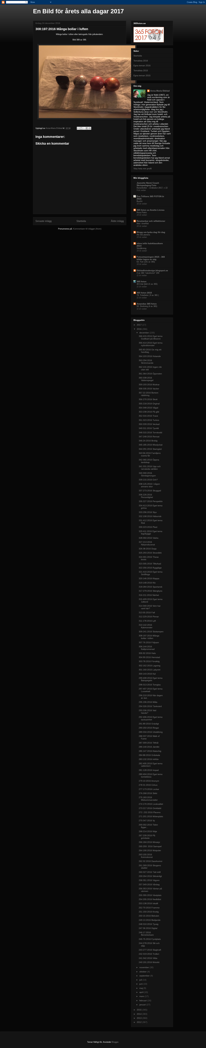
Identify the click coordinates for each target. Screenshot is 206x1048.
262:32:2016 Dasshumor (150, 861)
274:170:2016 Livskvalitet (151, 804)
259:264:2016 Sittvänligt (150, 876)
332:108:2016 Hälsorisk (150, 516)
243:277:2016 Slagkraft (150, 950)
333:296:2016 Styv (148, 512)
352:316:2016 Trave (148, 416)
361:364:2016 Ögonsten (150, 373)
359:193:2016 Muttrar (149, 384)
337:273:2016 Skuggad (150, 490)
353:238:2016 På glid (149, 412)
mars (142, 996)
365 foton (141, 281)
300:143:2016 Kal (147, 674)
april (141, 992)
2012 (139, 1022)
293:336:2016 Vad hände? (147, 711)
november (144, 967)
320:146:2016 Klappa (149, 578)
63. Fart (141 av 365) (146, 262)
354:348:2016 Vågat (148, 407)
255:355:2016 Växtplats (150, 895)
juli (141, 980)
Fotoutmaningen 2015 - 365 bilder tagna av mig (151, 258)
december (144, 332)
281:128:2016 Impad (149, 770)
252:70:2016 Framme (149, 907)
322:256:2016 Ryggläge (150, 568)
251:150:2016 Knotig (149, 911)
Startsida (81, 221)
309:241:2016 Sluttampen (151, 631)
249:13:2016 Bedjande (149, 920)
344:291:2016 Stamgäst (150, 449)
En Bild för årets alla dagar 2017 (78, 11)
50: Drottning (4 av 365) (147, 306)
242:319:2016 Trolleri (149, 954)
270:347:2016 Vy (147, 820)
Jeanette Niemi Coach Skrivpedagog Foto (148, 184)
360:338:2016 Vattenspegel (146, 379)
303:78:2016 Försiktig (149, 661)
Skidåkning (141, 248)
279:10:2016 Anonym (149, 781)
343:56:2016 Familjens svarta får (150, 454)
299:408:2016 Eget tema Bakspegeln (150, 679)
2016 (139, 329)
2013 (139, 1018)
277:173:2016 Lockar (149, 789)
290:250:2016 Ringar (149, 728)
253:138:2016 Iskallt (148, 903)
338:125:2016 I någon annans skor (149, 485)
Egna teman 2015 (142, 75)
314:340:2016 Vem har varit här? (150, 607)
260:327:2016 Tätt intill (150, 872)
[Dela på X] (84, 128)
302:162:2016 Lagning (149, 665)
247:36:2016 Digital (148, 928)
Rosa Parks (142, 212)
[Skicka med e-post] (78, 128)
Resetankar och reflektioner (151, 221)
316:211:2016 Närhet (149, 595)
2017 (139, 325)
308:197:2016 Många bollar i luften (149, 636)
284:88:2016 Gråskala (149, 755)
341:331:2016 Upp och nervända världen (150, 467)
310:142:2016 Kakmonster (145, 626)
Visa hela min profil (142, 168)
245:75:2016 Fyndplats (150, 939)
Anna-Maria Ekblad (160, 91)
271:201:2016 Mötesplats (151, 816)
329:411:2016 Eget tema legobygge (150, 532)
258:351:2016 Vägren (149, 880)
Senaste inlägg (43, 221)
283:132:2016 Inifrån (149, 759)
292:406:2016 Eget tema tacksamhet (150, 718)
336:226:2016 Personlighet (146, 495)
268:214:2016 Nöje (148, 831)
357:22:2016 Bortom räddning (148, 393)
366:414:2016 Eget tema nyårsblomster (150, 344)
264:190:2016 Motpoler (150, 850)
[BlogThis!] (81, 128)
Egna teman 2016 (142, 65)
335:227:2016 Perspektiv (151, 501)
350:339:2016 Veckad (149, 424)
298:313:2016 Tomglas (150, 684)
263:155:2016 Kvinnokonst (146, 855)
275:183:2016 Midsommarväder (148, 798)
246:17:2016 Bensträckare (146, 933)
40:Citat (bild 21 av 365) (147, 284)
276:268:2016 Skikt (148, 793)
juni (141, 984)
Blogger (115, 1042)
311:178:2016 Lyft (147, 621)
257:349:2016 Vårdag (149, 884)
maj (141, 988)
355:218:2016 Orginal (149, 403)
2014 (139, 1014)
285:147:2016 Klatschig (150, 751)
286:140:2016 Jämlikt (149, 747)
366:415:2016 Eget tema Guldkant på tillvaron (150, 337)
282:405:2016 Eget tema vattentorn (150, 764)
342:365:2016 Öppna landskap (149, 460)
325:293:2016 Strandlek (150, 553)
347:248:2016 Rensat (149, 436)
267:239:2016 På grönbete (147, 836)
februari (143, 1000)
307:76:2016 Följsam (149, 642)
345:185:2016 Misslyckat (150, 445)
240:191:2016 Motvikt (149, 962)
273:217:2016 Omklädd (150, 808)
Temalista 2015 (140, 70)
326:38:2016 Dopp (148, 548)
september (144, 975)
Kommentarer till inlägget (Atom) (87, 229)
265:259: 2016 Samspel (150, 846)
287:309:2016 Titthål (148, 743)
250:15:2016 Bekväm (149, 916)
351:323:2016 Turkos (149, 420)
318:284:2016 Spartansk (150, 587)
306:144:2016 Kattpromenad (147, 647)
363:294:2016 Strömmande (146, 361)
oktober (143, 971)
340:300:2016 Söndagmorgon (147, 474)
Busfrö (139, 201)
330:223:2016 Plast (148, 527)
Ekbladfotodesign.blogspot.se (152, 270)
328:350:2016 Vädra (148, 538)
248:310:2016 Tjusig (148, 924)
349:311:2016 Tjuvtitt (149, 428)
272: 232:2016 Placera (149, 812)
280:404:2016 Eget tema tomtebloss (150, 775)
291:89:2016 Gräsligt (149, 723)
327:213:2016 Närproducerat (147, 543)
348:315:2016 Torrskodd (150, 432)
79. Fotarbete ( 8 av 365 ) (148, 295)
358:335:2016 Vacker (149, 388)
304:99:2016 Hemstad (149, 657)
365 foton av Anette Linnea (150, 210)
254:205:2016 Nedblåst (150, 899)
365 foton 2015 (144, 292)
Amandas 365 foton (147, 304)
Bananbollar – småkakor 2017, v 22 (152, 188)
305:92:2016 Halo (147, 653)
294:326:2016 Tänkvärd (150, 706)
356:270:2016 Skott (148, 399)
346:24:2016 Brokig (148, 440)
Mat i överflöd (143, 223)
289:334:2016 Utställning (151, 732)
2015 (139, 1010)
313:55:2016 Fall (147, 612)
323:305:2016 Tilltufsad (150, 563)
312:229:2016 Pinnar (149, 616)
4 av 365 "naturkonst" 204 (148, 273)
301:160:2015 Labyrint (149, 669)
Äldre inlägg (117, 221)
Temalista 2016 (140, 60)
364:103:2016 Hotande (150, 356)
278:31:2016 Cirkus (148, 785)
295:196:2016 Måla (148, 702)
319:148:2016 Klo (147, 582)
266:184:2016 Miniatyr (149, 842)
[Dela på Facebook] (86, 128)
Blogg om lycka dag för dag (151, 232)
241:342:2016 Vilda (148, 958)
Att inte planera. (144, 235)
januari (142, 1004)
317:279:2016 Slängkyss (150, 591)
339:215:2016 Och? (148, 479)
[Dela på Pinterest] (89, 128)
